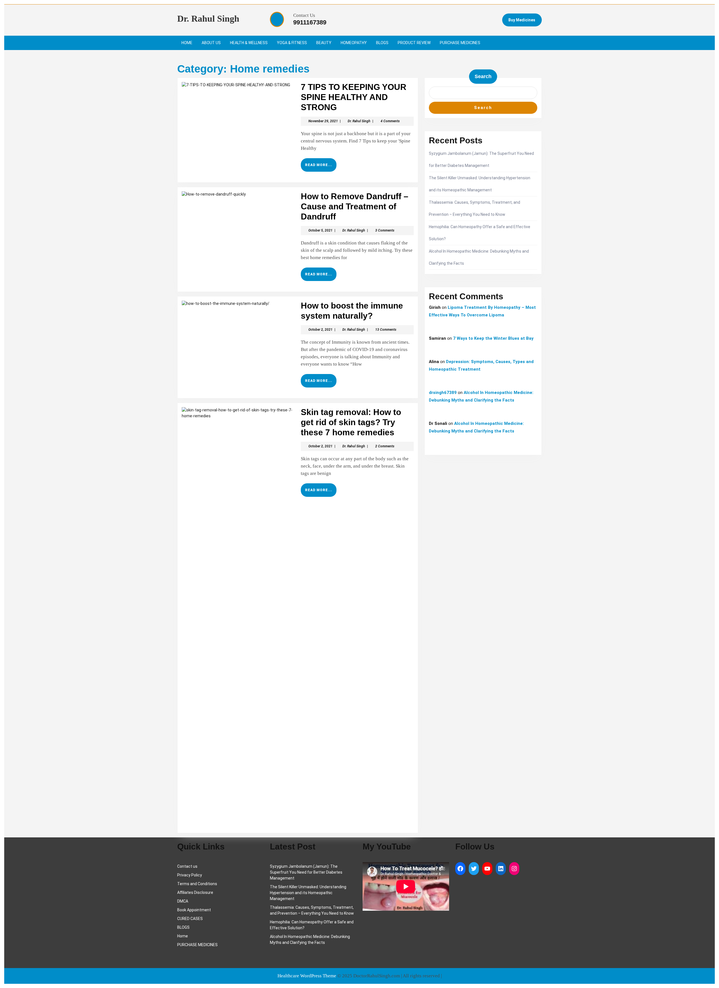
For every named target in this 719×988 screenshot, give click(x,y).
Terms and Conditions (197, 884)
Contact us (187, 866)
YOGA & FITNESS (292, 42)
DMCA (182, 901)
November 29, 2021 (323, 121)
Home (182, 936)
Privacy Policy (189, 875)
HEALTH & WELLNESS (249, 42)
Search (483, 76)
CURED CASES (190, 918)
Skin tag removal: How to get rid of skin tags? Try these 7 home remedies (351, 422)
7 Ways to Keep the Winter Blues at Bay (493, 338)
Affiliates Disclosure (195, 892)
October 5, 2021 (320, 230)
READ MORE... (320, 167)
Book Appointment (194, 910)
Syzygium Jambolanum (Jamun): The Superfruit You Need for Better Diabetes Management (306, 872)
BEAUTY (323, 42)
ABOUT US (211, 42)
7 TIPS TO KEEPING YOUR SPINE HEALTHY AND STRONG (353, 97)
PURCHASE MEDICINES (460, 42)
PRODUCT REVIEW (414, 42)
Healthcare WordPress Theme (306, 975)
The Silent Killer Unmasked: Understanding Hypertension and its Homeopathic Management (308, 893)
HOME (186, 42)
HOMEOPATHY (354, 42)
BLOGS (382, 42)
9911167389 (309, 22)
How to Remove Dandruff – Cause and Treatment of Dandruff (354, 206)
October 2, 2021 (320, 330)
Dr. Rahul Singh (208, 18)
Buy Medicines (521, 20)
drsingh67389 (443, 392)
